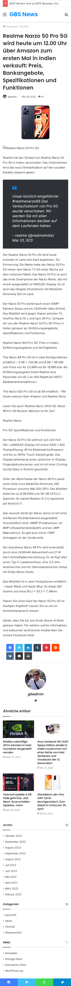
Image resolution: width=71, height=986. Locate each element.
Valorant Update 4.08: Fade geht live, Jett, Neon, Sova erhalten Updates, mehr (17, 800)
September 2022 (15, 853)
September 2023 (15, 841)
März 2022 (11, 888)
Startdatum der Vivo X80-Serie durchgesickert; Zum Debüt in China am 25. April (51, 802)
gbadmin (12, 96)
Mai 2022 (10, 876)
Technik (24, 26)
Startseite (11, 26)
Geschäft (10, 914)
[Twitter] (19, 647)
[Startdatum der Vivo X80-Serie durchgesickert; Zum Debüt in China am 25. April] (52, 782)
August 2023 (13, 847)
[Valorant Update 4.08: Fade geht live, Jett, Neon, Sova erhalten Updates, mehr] (18, 782)
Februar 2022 (13, 894)
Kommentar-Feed (15, 964)
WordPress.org (14, 970)
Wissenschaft (13, 932)
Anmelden (11, 953)
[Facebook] (10, 647)
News (8, 920)
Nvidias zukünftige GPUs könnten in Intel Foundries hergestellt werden (17, 747)
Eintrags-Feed (13, 958)
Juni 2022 (11, 870)
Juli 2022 (10, 865)
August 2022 (13, 859)
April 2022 (11, 882)
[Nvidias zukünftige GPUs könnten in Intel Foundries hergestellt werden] (18, 729)
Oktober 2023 (13, 835)
